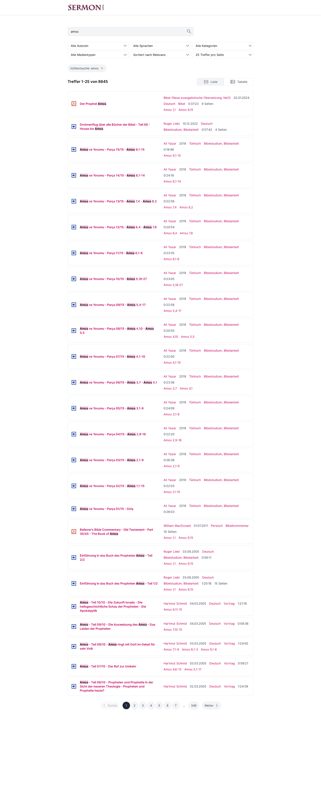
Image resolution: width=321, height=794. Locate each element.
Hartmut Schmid (175, 603)
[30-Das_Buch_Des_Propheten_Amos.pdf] (74, 104)
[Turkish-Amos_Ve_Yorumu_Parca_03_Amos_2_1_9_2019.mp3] (74, 460)
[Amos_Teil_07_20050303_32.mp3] (74, 666)
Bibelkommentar (237, 526)
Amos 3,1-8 (172, 414)
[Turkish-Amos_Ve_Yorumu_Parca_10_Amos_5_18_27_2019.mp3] (74, 279)
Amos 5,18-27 (173, 285)
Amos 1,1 (170, 110)
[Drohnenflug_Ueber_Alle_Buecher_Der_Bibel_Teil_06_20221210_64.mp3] (74, 127)
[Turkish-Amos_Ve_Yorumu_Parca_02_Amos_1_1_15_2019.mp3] (74, 486)
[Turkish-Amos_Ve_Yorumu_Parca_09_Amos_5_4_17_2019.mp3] (74, 305)
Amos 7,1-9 (171, 649)
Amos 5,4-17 (172, 311)
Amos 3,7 (170, 388)
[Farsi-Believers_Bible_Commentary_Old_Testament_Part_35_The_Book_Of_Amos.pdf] (74, 532)
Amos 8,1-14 (172, 181)
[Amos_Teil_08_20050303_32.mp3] (74, 646)
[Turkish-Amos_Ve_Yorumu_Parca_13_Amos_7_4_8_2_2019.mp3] (74, 201)
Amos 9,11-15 (173, 609)
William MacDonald (177, 526)
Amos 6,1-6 (171, 259)
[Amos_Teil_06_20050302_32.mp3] (74, 686)
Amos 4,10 (171, 336)
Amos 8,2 (186, 207)
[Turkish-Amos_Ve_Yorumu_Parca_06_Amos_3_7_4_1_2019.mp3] (74, 382)
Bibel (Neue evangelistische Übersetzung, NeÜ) (197, 98)
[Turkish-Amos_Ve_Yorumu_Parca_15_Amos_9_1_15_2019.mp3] (74, 149)
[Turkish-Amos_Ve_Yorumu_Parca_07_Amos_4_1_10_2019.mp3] (74, 356)
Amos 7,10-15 (173, 629)
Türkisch (195, 143)
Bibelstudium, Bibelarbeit (181, 129)
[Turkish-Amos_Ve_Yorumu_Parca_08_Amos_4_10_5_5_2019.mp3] (74, 331)
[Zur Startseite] (86, 7)
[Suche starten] (189, 31)
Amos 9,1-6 (209, 649)
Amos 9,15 (186, 110)
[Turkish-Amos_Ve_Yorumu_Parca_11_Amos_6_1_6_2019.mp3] (74, 253)
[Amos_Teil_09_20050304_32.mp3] (74, 627)
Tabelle (242, 82)
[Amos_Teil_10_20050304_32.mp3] (74, 606)
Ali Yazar (170, 143)
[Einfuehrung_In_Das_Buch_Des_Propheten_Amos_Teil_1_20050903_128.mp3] (74, 583)
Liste (214, 82)
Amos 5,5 (188, 336)
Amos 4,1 (186, 388)
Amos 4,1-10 (172, 362)
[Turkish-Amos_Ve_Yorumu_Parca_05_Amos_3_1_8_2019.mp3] (74, 408)
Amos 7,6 (186, 233)
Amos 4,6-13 (172, 669)
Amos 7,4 (170, 207)
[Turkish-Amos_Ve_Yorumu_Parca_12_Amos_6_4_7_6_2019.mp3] (74, 227)
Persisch (217, 526)
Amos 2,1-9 (172, 466)
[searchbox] (131, 31)
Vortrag (229, 603)
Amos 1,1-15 (172, 492)
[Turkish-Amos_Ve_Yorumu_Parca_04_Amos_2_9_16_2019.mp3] (74, 434)
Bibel (181, 104)
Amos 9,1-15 (172, 155)
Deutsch (169, 104)
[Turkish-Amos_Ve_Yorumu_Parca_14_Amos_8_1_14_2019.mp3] (74, 175)
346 (194, 705)
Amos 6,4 (170, 233)
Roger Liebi (172, 123)
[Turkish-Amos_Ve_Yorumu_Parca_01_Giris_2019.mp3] (74, 509)
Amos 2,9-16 (173, 440)
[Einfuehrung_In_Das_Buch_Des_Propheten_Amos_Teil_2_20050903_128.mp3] (74, 558)
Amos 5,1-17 (192, 669)
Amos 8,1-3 (190, 649)
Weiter (208, 705)
